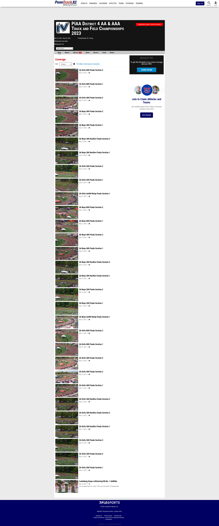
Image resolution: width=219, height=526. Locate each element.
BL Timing (90, 38)
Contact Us (99, 516)
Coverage (130, 3)
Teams (121, 3)
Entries (112, 53)
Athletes (113, 3)
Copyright (107, 506)
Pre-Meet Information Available (88, 64)
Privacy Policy (108, 516)
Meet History (60, 48)
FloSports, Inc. (115, 506)
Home (59, 53)
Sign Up (200, 3)
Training (139, 3)
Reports (77, 53)
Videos (87, 53)
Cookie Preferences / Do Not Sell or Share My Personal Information (108, 518)
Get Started (146, 115)
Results (84, 3)
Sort (56, 64)
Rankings (93, 3)
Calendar (103, 3)
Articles (95, 53)
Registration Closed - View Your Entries (149, 24)
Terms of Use (117, 516)
